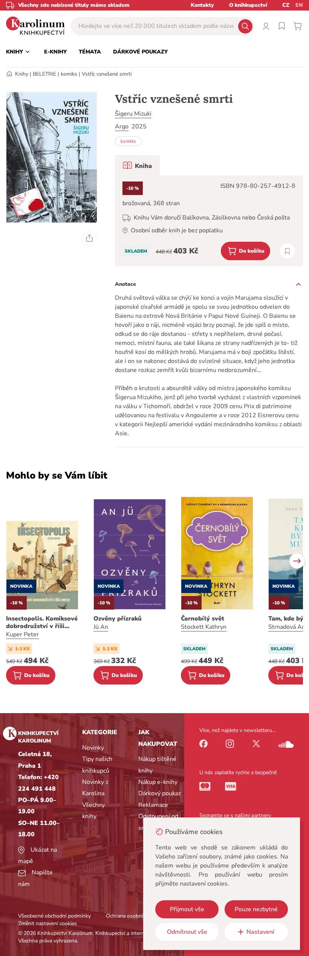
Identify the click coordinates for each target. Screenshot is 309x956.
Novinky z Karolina (95, 787)
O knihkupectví (248, 5)
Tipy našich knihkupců (97, 765)
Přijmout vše (187, 909)
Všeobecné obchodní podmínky (54, 915)
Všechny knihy (93, 810)
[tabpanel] (209, 220)
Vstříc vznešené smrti (107, 74)
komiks (69, 74)
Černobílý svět (202, 618)
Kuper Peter (22, 634)
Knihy (21, 74)
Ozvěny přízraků (117, 618)
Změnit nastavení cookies (47, 923)
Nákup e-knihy (157, 782)
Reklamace (153, 805)
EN (299, 5)
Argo (121, 126)
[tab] (137, 165)
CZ (285, 5)
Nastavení (260, 932)
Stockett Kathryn (203, 627)
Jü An (100, 627)
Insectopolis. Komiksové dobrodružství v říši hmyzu (42, 622)
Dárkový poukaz (159, 793)
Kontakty (202, 5)
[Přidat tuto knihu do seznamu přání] (287, 251)
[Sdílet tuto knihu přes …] (89, 238)
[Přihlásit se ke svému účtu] (266, 26)
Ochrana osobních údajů (134, 915)
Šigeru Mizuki (133, 114)
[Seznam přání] (282, 26)
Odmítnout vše (187, 932)
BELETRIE (44, 74)
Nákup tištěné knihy (157, 765)
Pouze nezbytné (256, 909)
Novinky (93, 748)
